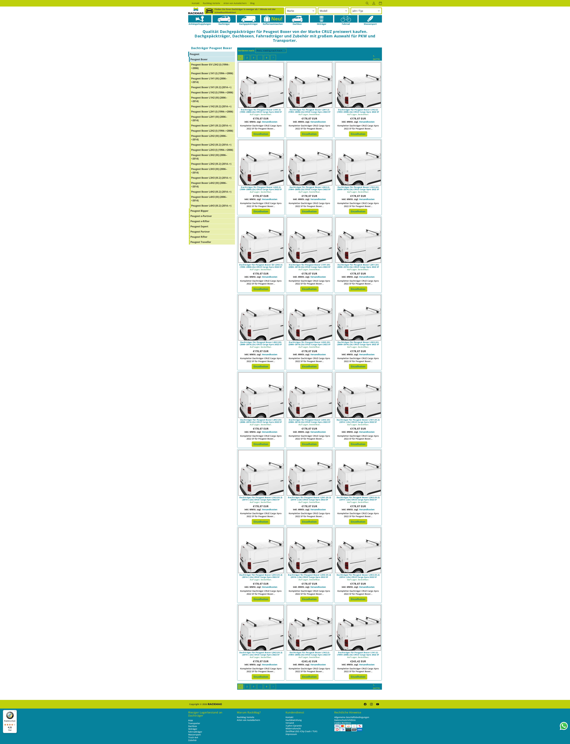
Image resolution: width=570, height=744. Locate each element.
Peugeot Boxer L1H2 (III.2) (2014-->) (211, 106)
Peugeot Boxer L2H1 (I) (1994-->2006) (212, 111)
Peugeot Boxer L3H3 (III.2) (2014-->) (211, 177)
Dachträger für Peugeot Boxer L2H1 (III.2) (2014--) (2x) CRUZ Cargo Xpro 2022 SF (309, 498)
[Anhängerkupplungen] (199, 19)
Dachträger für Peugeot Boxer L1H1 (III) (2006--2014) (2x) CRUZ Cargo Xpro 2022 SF (310, 266)
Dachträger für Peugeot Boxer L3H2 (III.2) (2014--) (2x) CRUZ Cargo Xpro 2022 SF (260, 653)
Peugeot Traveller (200, 242)
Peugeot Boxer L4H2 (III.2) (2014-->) (211, 191)
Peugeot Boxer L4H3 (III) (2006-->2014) (209, 198)
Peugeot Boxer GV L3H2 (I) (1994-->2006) (210, 66)
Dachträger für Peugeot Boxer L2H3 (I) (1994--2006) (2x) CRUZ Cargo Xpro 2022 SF (261, 188)
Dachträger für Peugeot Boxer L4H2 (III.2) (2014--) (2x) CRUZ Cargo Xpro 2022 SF (358, 576)
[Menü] (15, 712)
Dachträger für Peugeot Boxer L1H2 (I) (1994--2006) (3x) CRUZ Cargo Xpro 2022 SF (310, 653)
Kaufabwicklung (294, 720)
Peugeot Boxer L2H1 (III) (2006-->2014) (209, 118)
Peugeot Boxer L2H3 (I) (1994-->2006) (212, 150)
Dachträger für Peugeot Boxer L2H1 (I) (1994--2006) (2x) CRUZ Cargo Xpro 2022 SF (310, 111)
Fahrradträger (195, 731)
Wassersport (194, 734)
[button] (367, 3)
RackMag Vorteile (245, 717)
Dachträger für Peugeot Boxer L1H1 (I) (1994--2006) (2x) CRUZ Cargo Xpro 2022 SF (261, 111)
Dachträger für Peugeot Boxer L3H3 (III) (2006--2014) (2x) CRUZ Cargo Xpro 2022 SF (358, 343)
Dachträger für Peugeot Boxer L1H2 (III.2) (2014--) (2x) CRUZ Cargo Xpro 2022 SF (260, 498)
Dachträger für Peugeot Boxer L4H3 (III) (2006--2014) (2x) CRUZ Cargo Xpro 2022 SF (310, 421)
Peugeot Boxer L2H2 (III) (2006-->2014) (209, 137)
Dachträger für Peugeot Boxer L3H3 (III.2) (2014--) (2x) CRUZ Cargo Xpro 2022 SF (260, 576)
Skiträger (192, 729)
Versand (290, 722)
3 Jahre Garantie (294, 725)
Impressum (291, 734)
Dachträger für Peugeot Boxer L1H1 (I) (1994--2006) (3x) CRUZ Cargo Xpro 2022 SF (358, 653)
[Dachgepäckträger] (248, 19)
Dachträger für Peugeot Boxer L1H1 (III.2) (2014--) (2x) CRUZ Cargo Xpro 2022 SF (358, 421)
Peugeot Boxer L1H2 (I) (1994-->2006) (212, 92)
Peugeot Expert (199, 226)
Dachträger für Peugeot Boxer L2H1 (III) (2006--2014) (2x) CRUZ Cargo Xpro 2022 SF (358, 266)
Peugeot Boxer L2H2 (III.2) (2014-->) (211, 144)
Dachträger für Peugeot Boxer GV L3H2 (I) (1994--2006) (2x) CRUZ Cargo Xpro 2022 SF (260, 266)
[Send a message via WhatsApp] (564, 726)
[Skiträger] (321, 19)
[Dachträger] (224, 19)
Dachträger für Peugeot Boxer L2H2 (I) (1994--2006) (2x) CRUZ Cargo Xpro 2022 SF (310, 188)
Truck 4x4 (193, 737)
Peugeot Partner (200, 231)
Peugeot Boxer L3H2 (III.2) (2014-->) (211, 163)
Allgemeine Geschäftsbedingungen (351, 717)
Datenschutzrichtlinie (345, 720)
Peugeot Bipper (199, 210)
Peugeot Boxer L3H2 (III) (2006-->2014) (209, 156)
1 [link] (240, 58)
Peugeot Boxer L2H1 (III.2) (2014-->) (211, 125)
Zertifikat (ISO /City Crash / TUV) (301, 731)
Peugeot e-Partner (201, 216)
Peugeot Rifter (198, 236)
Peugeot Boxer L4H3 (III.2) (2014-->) (211, 205)
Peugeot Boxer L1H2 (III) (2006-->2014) (209, 99)
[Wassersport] (370, 19)
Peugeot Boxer (199, 59)
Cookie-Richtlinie (342, 722)
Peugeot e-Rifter (199, 221)
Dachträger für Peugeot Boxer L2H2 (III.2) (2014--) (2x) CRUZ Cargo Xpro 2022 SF (358, 498)
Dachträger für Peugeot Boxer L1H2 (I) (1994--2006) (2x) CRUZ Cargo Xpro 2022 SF (358, 111)
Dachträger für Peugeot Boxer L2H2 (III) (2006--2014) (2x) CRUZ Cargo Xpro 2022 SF (310, 343)
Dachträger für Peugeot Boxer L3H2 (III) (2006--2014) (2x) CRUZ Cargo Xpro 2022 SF (261, 343)
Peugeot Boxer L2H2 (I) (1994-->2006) (212, 130)
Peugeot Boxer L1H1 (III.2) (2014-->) (211, 87)
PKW (190, 720)
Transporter (194, 723)
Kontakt (289, 717)
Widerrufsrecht (293, 728)
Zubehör (192, 740)
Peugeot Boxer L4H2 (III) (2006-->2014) (209, 184)
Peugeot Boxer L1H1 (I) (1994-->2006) (212, 73)
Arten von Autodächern (248, 720)
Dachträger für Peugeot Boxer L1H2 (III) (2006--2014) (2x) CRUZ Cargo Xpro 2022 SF (358, 188)
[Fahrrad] (345, 19)
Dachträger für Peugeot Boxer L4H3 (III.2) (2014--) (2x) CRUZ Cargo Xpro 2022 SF (309, 576)
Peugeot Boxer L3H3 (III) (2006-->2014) (209, 170)
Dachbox (192, 726)
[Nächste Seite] (273, 57)
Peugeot (194, 54)
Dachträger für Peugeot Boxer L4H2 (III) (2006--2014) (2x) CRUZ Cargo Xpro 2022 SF (261, 421)
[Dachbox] (297, 19)
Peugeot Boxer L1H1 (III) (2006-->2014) (209, 80)
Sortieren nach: (246, 50)
